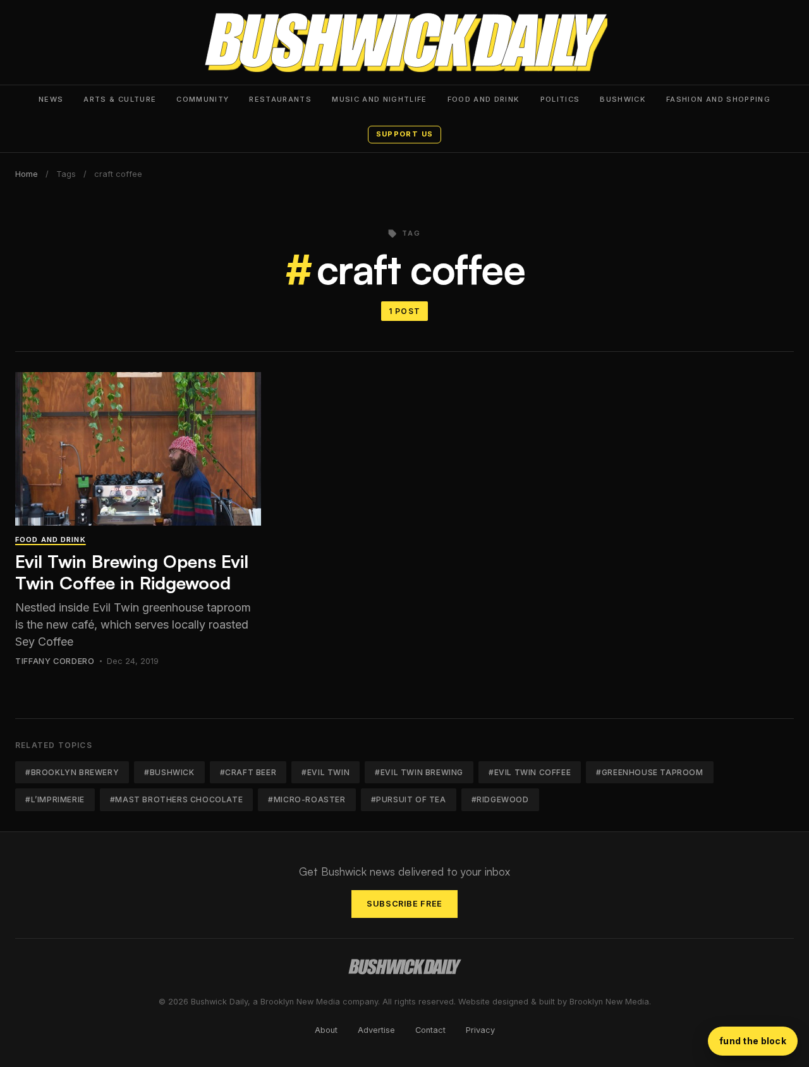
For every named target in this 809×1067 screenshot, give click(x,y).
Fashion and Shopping (718, 99)
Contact (430, 1030)
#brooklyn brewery (72, 772)
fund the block (752, 1040)
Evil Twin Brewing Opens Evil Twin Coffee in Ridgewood (131, 572)
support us (404, 134)
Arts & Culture (119, 99)
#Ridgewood (500, 799)
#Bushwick (169, 772)
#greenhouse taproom (649, 772)
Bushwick (623, 99)
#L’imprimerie (55, 799)
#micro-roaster (306, 799)
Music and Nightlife (379, 99)
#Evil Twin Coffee (530, 772)
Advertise (376, 1030)
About (326, 1030)
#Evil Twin (325, 772)
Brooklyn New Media (609, 1001)
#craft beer (248, 772)
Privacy (480, 1030)
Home (26, 174)
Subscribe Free (404, 903)
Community (202, 99)
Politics (560, 99)
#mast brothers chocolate (176, 799)
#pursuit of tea (408, 799)
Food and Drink (483, 99)
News (51, 99)
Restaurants (280, 99)
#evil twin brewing (419, 772)
